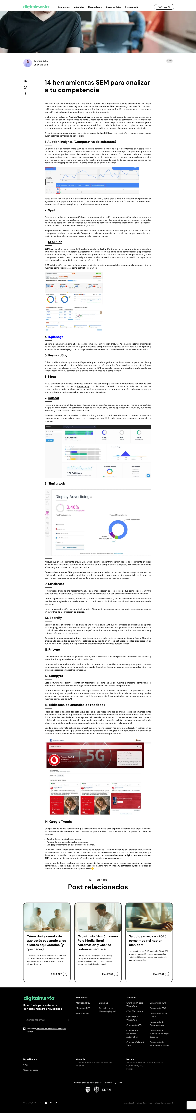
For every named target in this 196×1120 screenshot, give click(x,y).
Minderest (56, 584)
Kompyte (56, 676)
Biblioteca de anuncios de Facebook (77, 705)
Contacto (164, 6)
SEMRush (55, 242)
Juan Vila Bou (41, 64)
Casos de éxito (113, 7)
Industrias (79, 7)
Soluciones (63, 7)
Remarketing (83, 386)
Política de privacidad (163, 1103)
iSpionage (55, 337)
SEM (169, 60)
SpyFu (53, 210)
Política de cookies (144, 1103)
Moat (52, 376)
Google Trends (60, 822)
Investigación (132, 7)
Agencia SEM (83, 868)
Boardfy (55, 618)
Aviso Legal (129, 1103)
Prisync (54, 649)
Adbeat (53, 398)
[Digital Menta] (36, 7)
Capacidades (95, 7)
